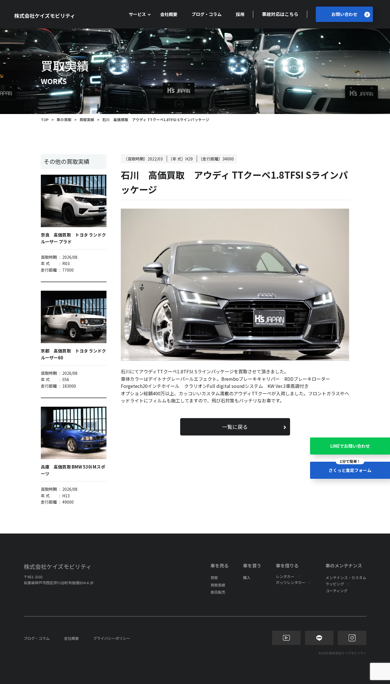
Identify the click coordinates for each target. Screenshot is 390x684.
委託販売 (217, 592)
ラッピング (334, 584)
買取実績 (86, 119)
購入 (246, 577)
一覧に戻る (235, 426)
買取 (214, 577)
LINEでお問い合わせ (350, 446)
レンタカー (285, 576)
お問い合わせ (344, 14)
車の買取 (64, 119)
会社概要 (168, 14)
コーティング (336, 590)
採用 (240, 14)
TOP (45, 119)
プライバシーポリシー (111, 638)
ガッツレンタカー (290, 582)
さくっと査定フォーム (350, 467)
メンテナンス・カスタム (345, 577)
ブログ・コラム (207, 14)
